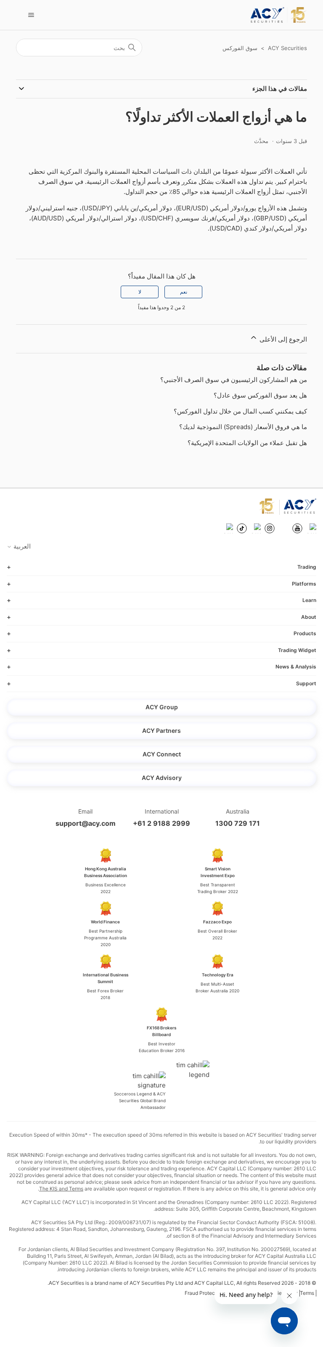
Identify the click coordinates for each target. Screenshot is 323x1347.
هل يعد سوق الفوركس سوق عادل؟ (260, 395)
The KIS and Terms (61, 1188)
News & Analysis (295, 666)
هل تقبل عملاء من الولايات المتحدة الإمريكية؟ (247, 443)
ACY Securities (287, 48)
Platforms (304, 584)
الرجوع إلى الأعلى (282, 339)
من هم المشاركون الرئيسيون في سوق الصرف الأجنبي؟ (233, 380)
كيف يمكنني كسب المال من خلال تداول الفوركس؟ (240, 411)
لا (139, 292)
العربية (21, 546)
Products (305, 633)
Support (306, 683)
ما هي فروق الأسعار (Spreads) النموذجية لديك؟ (243, 427)
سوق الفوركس (239, 48)
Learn (309, 600)
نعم (183, 292)
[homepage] (279, 15)
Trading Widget (297, 650)
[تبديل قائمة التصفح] (31, 15)
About (308, 617)
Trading (306, 567)
